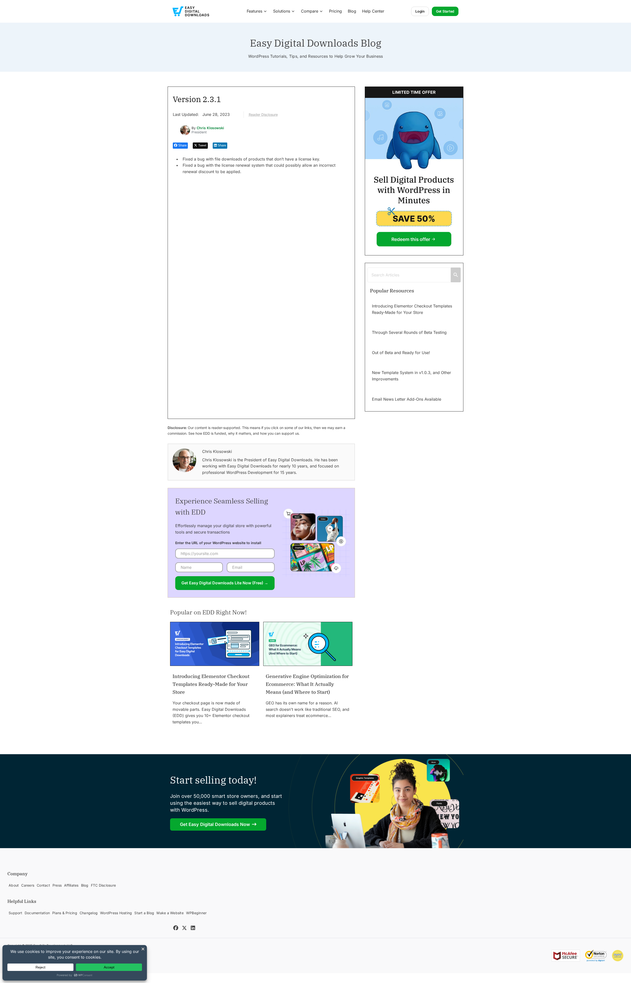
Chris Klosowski (210, 128)
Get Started (445, 11)
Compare (309, 11)
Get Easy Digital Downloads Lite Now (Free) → (224, 582)
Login (420, 11)
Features (254, 11)
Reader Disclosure (263, 114)
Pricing (335, 11)
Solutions (281, 11)
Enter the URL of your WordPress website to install (218, 543)
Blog (352, 11)
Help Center (373, 11)
